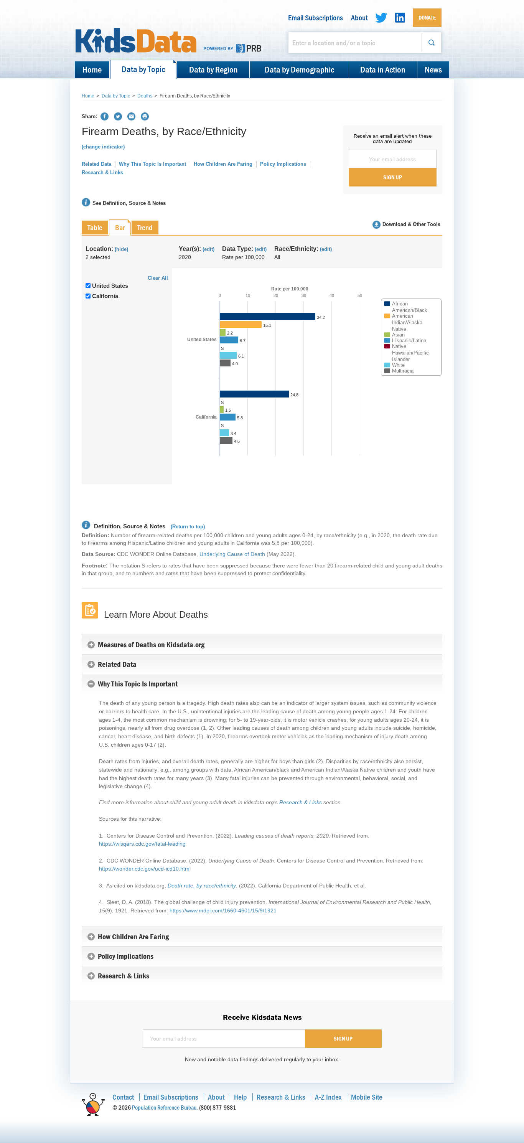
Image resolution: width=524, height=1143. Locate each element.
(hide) (121, 249)
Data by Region (213, 69)
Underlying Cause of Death (232, 554)
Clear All (158, 277)
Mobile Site (366, 1097)
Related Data (96, 164)
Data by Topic (143, 69)
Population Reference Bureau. (165, 1107)
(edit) (208, 249)
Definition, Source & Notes (128, 526)
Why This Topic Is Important (152, 164)
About (359, 17)
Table (94, 227)
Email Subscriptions (315, 17)
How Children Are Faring (223, 164)
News (433, 69)
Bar (120, 227)
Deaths (144, 96)
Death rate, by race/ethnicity (202, 885)
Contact (123, 1097)
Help (240, 1097)
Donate (427, 17)
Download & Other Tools (411, 224)
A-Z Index (328, 1097)
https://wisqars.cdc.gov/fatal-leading (142, 844)
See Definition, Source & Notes (129, 203)
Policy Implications (283, 164)
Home (92, 69)
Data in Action (382, 69)
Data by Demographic (299, 69)
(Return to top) (188, 526)
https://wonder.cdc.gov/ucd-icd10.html (145, 869)
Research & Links (102, 172)
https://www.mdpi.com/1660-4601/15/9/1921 (223, 910)
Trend (145, 227)
